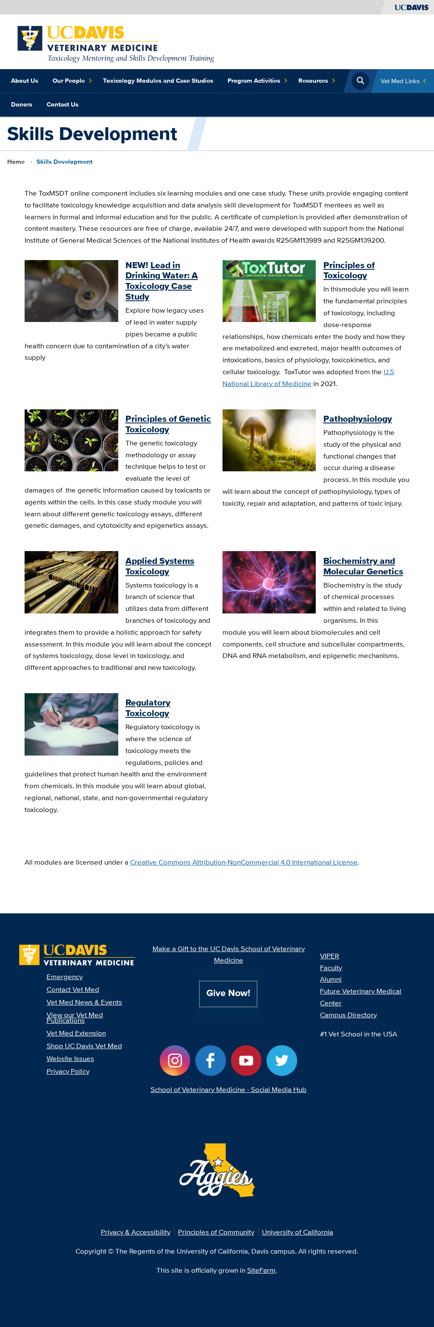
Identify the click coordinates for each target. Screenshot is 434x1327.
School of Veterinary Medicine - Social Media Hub (228, 1089)
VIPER (329, 955)
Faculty (331, 967)
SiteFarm (261, 1270)
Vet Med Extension (76, 1032)
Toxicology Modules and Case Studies (158, 80)
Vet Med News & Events (84, 1002)
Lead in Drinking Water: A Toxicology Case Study (161, 281)
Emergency (65, 976)
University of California (297, 1231)
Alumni (331, 979)
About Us (24, 80)
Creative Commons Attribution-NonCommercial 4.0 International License (244, 862)
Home (16, 161)
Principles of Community (216, 1231)
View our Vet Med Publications (75, 1017)
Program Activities (254, 80)
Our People (69, 80)
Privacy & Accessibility (135, 1231)
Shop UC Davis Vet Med (84, 1045)
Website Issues (70, 1058)
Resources (313, 80)
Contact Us (62, 104)
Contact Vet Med (73, 989)
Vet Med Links (400, 80)
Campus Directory (348, 1014)
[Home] (113, 41)
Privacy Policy (68, 1071)
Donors (21, 104)
